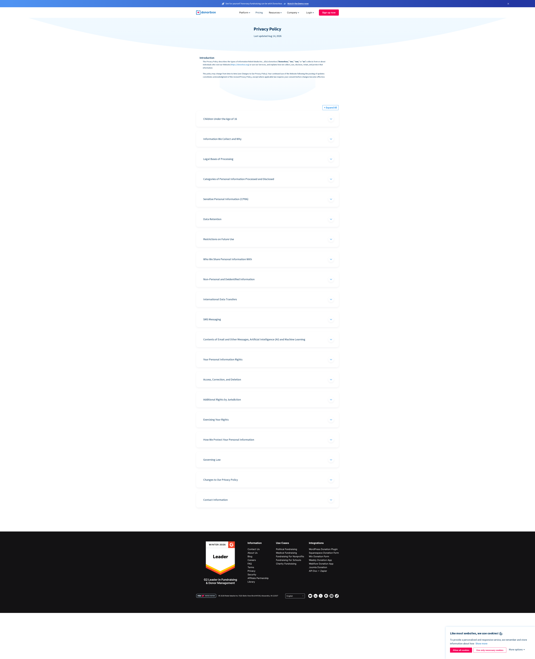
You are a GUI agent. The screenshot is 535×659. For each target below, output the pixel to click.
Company (292, 12)
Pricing (259, 12)
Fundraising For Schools (288, 560)
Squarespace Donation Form (324, 552)
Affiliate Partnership (258, 578)
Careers (252, 560)
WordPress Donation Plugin (323, 549)
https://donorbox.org (240, 64)
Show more (481, 643)
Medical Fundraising (286, 552)
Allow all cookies (461, 650)
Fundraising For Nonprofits (290, 556)
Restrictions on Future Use (218, 239)
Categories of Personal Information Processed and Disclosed (238, 179)
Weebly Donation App (320, 560)
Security (252, 574)
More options (516, 649)
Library (251, 581)
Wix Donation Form (319, 556)
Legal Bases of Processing (218, 159)
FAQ (250, 563)
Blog (250, 556)
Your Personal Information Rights (222, 359)
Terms (251, 567)
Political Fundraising (286, 549)
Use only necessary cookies (489, 650)
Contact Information (215, 499)
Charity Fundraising (286, 563)
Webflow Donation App (321, 563)
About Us (252, 552)
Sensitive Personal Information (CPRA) (225, 199)
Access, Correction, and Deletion (222, 379)
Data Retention (212, 219)
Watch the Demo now (298, 3)
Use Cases (282, 543)
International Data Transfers (220, 299)
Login (309, 12)
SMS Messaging (212, 319)
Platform (243, 12)
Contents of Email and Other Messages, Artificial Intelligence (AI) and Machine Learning (254, 339)
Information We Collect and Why (222, 139)
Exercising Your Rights (216, 419)
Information (255, 543)
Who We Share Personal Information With (227, 259)
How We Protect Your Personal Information (228, 439)
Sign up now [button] (328, 12)
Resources (274, 12)
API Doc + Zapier (318, 570)
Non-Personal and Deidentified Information (229, 279)
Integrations (316, 543)
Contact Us (254, 549)
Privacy (251, 570)
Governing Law (212, 459)
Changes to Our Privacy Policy (220, 479)
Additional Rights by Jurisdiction (222, 399)
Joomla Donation (318, 567)
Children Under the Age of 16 (220, 119)
